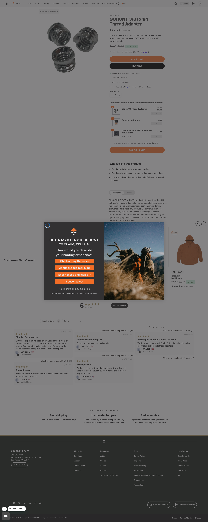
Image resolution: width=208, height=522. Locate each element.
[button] (74, 262)
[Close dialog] (47, 225)
